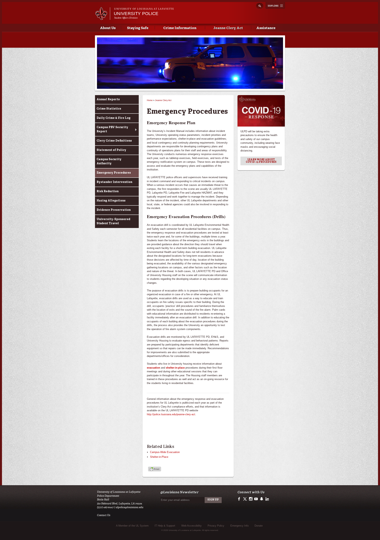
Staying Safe (137, 28)
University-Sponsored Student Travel (113, 221)
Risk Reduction (108, 191)
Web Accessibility (191, 525)
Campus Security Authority (109, 161)
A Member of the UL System (132, 525)
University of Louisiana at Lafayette (144, 9)
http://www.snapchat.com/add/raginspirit (261, 499)
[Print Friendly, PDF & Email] (154, 469)
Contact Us (103, 515)
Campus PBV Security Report (112, 129)
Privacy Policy (216, 525)
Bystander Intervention (114, 182)
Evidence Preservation (114, 210)
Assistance (266, 28)
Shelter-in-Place (159, 456)
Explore (275, 5)
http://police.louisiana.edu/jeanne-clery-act (171, 414)
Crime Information (179, 28)
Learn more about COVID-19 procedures (261, 161)
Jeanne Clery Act (228, 28)
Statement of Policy (111, 150)
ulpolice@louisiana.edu (129, 507)
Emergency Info (239, 525)
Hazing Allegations (111, 200)
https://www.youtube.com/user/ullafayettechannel (256, 499)
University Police (136, 13)
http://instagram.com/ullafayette (251, 499)
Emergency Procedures (114, 172)
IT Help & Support (165, 525)
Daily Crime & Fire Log (113, 118)
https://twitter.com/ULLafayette (245, 499)
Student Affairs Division (126, 17)
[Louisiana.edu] (102, 18)
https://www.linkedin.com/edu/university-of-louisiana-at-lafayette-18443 (267, 499)
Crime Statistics (109, 108)
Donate (259, 525)
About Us (108, 28)
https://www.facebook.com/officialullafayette (240, 499)
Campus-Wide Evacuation (165, 452)
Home (150, 100)
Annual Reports (108, 99)
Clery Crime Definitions (114, 140)
